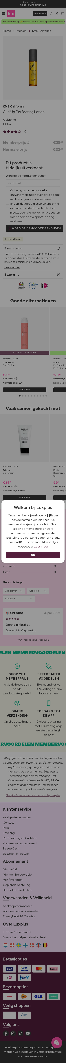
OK (33, 555)
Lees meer (41, 546)
